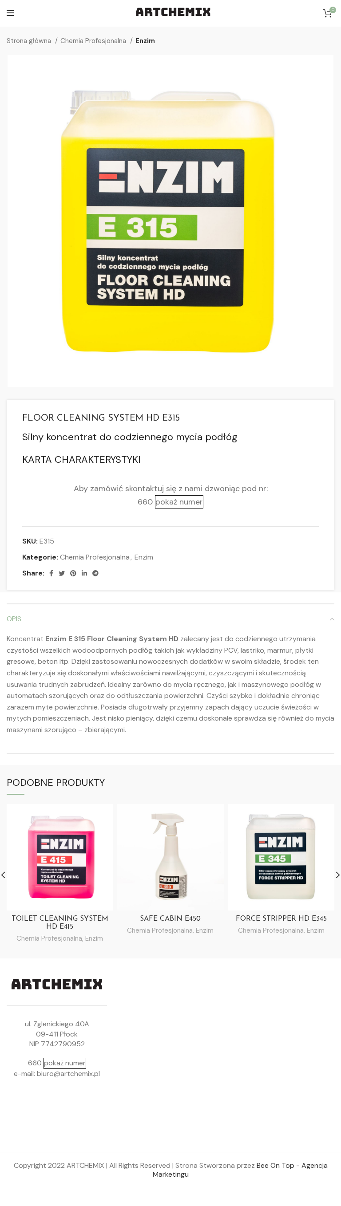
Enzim (145, 40)
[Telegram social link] (95, 573)
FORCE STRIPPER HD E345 (281, 918)
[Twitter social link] (61, 573)
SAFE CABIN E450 (170, 918)
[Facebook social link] (51, 573)
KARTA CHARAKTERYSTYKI (81, 459)
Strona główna (30, 40)
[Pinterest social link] (73, 573)
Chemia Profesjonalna (94, 40)
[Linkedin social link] (84, 573)
